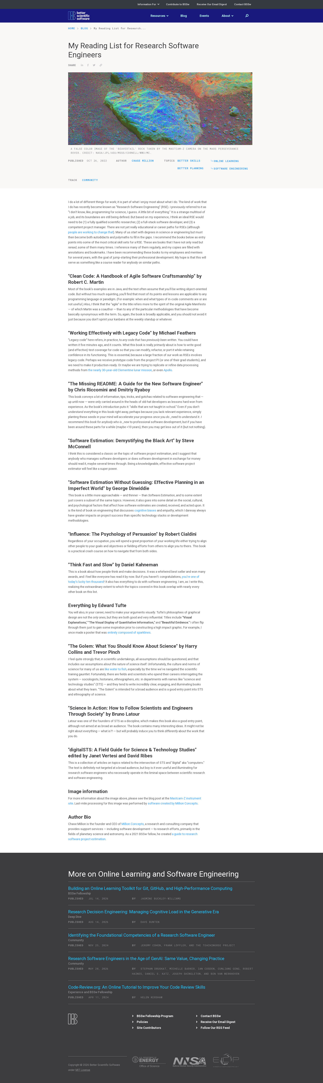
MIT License (82, 1070)
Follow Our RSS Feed (215, 1028)
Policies (142, 1022)
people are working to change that (90, 232)
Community (90, 180)
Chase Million (143, 160)
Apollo (167, 370)
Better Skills (188, 160)
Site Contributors (149, 1028)
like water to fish (116, 669)
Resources (158, 15)
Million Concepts (132, 824)
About (226, 15)
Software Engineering (231, 168)
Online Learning (226, 161)
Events (204, 15)
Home (71, 28)
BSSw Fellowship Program (155, 1016)
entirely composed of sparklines (129, 632)
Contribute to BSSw (177, 4)
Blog (184, 15)
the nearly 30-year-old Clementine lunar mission (120, 370)
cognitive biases (145, 510)
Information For (147, 4)
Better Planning (190, 168)
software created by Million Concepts (173, 803)
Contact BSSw (242, 4)
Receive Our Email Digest (212, 4)
